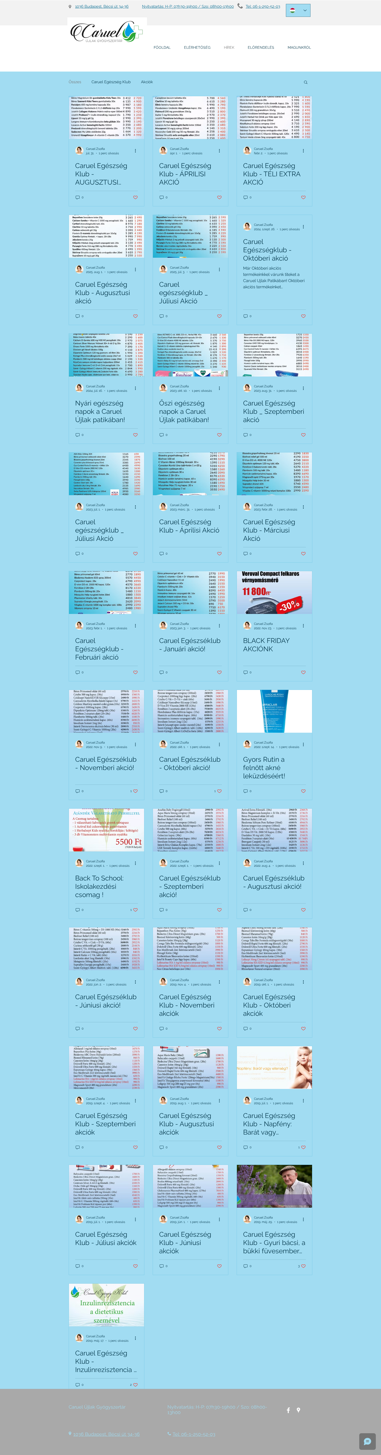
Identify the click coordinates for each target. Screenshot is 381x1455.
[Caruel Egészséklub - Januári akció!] (190, 592)
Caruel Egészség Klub (111, 82)
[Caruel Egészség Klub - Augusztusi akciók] (190, 1067)
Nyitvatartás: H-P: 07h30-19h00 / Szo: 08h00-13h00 (188, 6)
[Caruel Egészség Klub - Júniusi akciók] (190, 1186)
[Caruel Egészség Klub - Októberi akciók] (274, 948)
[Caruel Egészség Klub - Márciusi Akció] (274, 473)
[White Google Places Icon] (298, 1410)
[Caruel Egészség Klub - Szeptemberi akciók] (106, 1067)
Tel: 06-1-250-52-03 (263, 6)
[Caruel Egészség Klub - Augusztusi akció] (106, 236)
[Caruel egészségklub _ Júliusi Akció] (190, 236)
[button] (305, 82)
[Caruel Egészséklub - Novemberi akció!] (106, 711)
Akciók (147, 82)
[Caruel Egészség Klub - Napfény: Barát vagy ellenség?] (274, 1067)
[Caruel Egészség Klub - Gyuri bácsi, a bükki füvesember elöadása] (274, 1186)
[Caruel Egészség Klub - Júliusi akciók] (106, 1186)
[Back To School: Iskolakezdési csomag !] (106, 830)
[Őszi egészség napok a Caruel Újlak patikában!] (190, 355)
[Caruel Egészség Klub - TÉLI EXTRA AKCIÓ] (274, 117)
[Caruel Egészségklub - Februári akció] (106, 592)
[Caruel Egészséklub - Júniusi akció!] (106, 948)
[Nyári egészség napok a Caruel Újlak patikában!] (106, 355)
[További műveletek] (137, 151)
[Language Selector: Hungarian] (298, 10)
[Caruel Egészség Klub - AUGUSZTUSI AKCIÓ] (106, 117)
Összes (75, 82)
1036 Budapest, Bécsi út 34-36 (102, 6)
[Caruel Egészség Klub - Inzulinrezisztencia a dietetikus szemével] (106, 1305)
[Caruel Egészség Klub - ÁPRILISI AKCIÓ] (190, 117)
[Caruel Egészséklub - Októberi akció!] (190, 711)
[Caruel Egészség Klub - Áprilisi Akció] (190, 473)
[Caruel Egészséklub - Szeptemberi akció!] (190, 830)
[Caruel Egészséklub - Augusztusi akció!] (274, 830)
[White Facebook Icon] (288, 1410)
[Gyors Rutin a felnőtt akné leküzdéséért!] (274, 711)
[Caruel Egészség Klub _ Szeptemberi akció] (274, 355)
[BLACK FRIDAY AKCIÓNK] (274, 592)
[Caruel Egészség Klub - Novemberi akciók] (190, 948)
